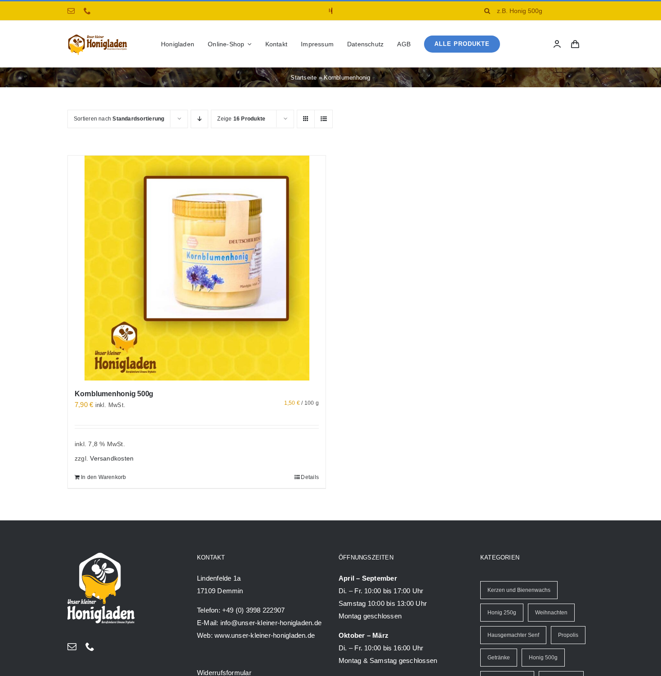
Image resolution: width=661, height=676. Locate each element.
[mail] (71, 10)
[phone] (87, 10)
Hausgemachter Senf (513, 635)
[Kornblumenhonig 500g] (197, 268)
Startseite (303, 77)
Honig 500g (543, 657)
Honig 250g (501, 612)
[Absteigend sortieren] (199, 119)
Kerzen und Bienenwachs (518, 590)
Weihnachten (551, 612)
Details (310, 477)
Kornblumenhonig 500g (114, 394)
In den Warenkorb (103, 477)
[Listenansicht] (323, 119)
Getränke (498, 657)
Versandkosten (112, 458)
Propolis (568, 635)
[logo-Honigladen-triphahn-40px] (97, 36)
